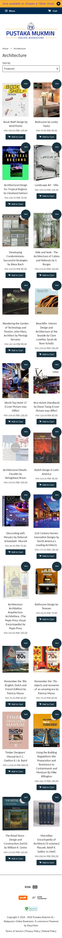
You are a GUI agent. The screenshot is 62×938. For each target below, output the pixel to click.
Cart (54, 11)
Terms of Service (14, 931)
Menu (11, 11)
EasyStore (32, 925)
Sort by (6, 63)
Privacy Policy (32, 931)
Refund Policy (49, 931)
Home (5, 48)
